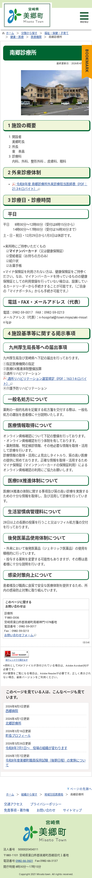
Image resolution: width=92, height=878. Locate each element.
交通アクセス (13, 804)
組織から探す (29, 794)
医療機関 (36, 37)
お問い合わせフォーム (19, 635)
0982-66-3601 (24, 860)
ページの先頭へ (81, 789)
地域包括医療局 (53, 794)
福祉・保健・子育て (56, 33)
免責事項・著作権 (16, 810)
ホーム (10, 33)
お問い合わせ (46, 810)
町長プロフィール (18, 736)
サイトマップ (72, 810)
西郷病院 (12, 711)
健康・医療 (17, 37)
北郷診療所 (13, 723)
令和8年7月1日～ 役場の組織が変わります (36, 748)
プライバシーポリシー (45, 804)
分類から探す (29, 33)
